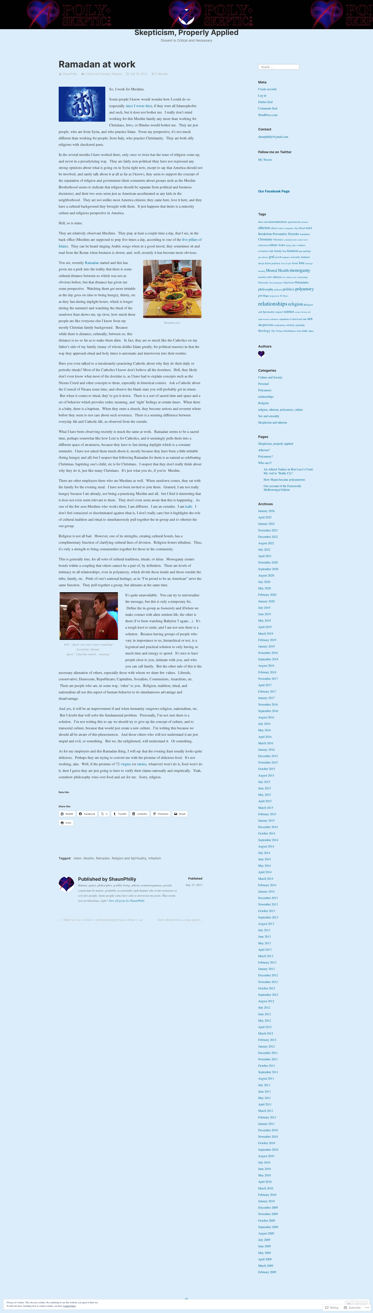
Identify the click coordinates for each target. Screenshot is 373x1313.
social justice (279, 325)
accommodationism (275, 222)
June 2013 (264, 936)
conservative (302, 239)
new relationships (300, 277)
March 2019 (265, 633)
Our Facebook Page (274, 191)
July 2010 (264, 1162)
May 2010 (264, 1175)
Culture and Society (97, 73)
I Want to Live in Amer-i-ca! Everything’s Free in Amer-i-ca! (100, 920)
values (311, 330)
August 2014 (266, 846)
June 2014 (264, 859)
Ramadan (92, 262)
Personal (263, 384)
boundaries (305, 234)
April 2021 (265, 556)
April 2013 (265, 949)
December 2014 (268, 827)
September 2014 (268, 840)
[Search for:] (278, 66)
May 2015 (264, 794)
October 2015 (266, 769)
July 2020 (264, 582)
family (278, 251)
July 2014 (264, 853)
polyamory (304, 289)
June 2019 (264, 614)
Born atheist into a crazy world (179, 920)
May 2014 (264, 865)
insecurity (295, 257)
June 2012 (264, 1014)
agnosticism (294, 222)
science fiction (301, 312)
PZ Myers (284, 295)
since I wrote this (138, 105)
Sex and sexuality (268, 416)
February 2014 (267, 885)
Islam (77, 858)
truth (304, 331)
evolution (263, 251)
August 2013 (266, 924)
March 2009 (265, 1265)
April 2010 (265, 1181)
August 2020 (266, 575)
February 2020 (267, 594)
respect (279, 312)
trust (299, 330)
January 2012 (266, 1046)
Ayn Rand (299, 228)
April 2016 (265, 737)
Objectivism (288, 282)
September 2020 (268, 569)
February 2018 (267, 672)
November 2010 (268, 1136)
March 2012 (265, 1033)
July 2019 (264, 607)
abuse (260, 221)
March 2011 (265, 1111)
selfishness (274, 319)
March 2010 (265, 1188)
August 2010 (266, 1156)
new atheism (274, 277)
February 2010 (267, 1194)
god (271, 256)
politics (289, 289)
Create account (267, 89)
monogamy (300, 270)
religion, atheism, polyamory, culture (280, 409)
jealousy (275, 263)
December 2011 (268, 1053)
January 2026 (266, 511)
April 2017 (265, 685)
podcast (278, 289)
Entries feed (265, 102)
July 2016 (264, 724)
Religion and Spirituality (129, 858)
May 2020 (264, 588)
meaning (261, 271)
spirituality (300, 325)
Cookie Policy (69, 1305)
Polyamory (265, 390)
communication (290, 239)
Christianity (265, 239)
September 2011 (268, 1072)
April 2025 (265, 517)
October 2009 (266, 1220)
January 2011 (266, 1124)
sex (310, 318)
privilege (263, 295)
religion (295, 304)
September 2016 (268, 711)
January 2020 (266, 601)
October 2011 (266, 1065)
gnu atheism (263, 257)
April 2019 (265, 627)
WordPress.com (267, 115)
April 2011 (265, 1104)
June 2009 (264, 1246)
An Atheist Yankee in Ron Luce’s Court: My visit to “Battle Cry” (288, 471)
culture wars (276, 245)
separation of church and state (293, 319)
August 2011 (266, 1078)
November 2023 (268, 530)
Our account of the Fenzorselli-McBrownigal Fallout (283, 488)
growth (278, 257)
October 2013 (266, 911)
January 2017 (266, 698)
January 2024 (266, 524)
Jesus (295, 263)
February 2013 (267, 962)
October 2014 (266, 833)
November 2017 (268, 678)
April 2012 (265, 1027)
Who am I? (265, 463)
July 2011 (264, 1085)
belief (309, 228)
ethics (294, 245)
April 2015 (265, 801)
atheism (264, 227)
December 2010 (268, 1130)
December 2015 (268, 756)
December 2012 (268, 975)
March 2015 (265, 807)
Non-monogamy (275, 282)
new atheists (287, 277)
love (301, 262)
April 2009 (265, 1259)
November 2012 (268, 982)
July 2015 (264, 782)
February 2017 (267, 691)
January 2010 (266, 1201)
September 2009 (268, 1227)
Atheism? (264, 450)
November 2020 (268, 562)
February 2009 (267, 1272)
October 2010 (266, 1143)
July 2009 (264, 1240)
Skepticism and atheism (272, 422)
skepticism (265, 324)
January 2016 (266, 749)
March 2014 (265, 878)
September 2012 (268, 994)
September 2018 (268, 659)
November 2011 (268, 1059)
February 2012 (267, 1040)
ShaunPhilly (70, 73)
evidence (301, 245)
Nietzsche (263, 282)
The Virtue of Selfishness (283, 331)
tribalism (154, 858)
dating (288, 245)
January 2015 (266, 820)
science (289, 311)
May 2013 (264, 943)
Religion (117, 73)
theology (264, 330)
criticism (262, 245)
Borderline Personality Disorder (278, 234)
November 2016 (268, 704)
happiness (286, 257)
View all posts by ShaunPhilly (127, 900)
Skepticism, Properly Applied (186, 32)
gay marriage (305, 251)
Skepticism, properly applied (275, 443)
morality (262, 277)
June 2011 (264, 1091)
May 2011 (264, 1098)
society (290, 325)
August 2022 (266, 543)
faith (271, 251)
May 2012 (264, 1020)
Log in (262, 95)
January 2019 (266, 646)
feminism (292, 251)
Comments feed (267, 108)
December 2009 (268, 1207)
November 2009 (268, 1214)
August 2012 (266, 1001)
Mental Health (277, 270)
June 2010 (264, 1169)
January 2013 (266, 969)
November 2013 (268, 904)
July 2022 (264, 549)
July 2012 (264, 1007)
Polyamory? (265, 456)
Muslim (89, 858)
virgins (126, 763)
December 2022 (268, 537)
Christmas (278, 239)
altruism (304, 222)
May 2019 (264, 620)
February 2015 (267, 814)
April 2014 (265, 872)
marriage (309, 263)
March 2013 (265, 956)
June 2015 (264, 788)
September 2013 (268, 917)
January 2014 (266, 891)
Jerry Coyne (286, 263)
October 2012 (266, 988)
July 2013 (264, 930)
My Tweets (265, 159)
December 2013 (268, 898)
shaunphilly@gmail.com (273, 137)
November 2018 (268, 653)
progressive (274, 295)
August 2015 (266, 775)
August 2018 (266, 665)
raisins (141, 763)
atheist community (286, 228)
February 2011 (267, 1117)
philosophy (266, 289)
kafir (188, 506)
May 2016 (264, 730)
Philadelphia (302, 282)
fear (284, 251)
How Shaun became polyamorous (284, 479)
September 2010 (268, 1149)
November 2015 (268, 762)
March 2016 (265, 743)
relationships (272, 303)
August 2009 (266, 1233)
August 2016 (266, 717)
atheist (274, 228)
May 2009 (264, 1253)
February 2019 (267, 640)
